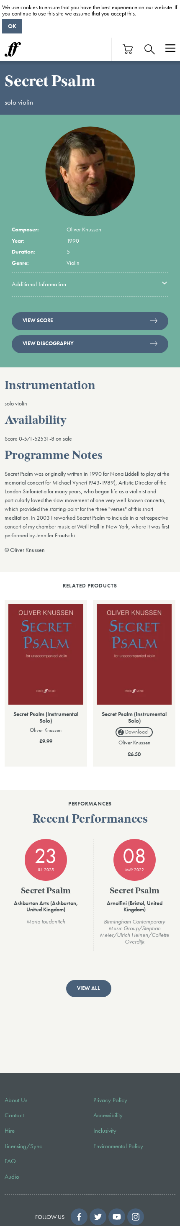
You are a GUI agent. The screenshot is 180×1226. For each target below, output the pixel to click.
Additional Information (39, 284)
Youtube (116, 1216)
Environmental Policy (118, 1146)
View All (88, 988)
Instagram (135, 1216)
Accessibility (108, 1115)
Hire (10, 1130)
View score (38, 320)
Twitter (98, 1216)
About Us (16, 1100)
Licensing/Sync (23, 1146)
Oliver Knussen (84, 229)
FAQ (10, 1161)
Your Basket (128, 49)
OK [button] (12, 26)
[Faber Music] (13, 49)
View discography (48, 343)
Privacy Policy (110, 1100)
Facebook (79, 1216)
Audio (12, 1176)
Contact (14, 1115)
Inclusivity (104, 1130)
